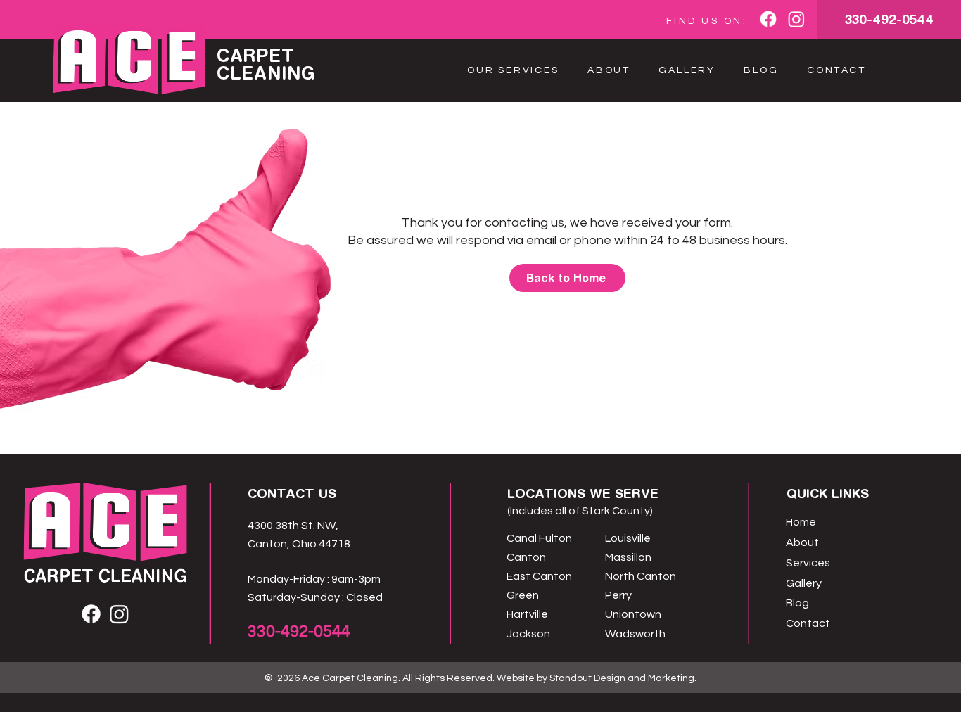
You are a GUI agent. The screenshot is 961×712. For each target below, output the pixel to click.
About (802, 542)
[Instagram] (796, 19)
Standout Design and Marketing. (622, 678)
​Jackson (528, 634)
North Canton (640, 576)
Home (801, 522)
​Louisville (628, 538)
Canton (526, 557)
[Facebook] (768, 19)
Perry (618, 595)
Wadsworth (635, 634)
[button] (513, 70)
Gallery (804, 583)
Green (523, 595)
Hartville (527, 614)
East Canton (539, 576)
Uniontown (633, 614)
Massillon (628, 557)
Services (808, 562)
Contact (808, 623)
